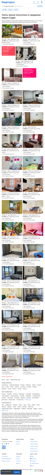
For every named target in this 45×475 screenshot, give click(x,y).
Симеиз (19, 406)
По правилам (4, 472)
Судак (24, 404)
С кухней (4, 397)
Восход (40, 408)
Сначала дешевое (15, 395)
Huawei (6, 443)
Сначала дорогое (5, 395)
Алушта (20, 404)
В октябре (29, 386)
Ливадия (35, 408)
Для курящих (21, 394)
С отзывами (16, 397)
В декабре (4, 388)
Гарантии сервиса (34, 444)
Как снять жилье (33, 441)
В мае (3, 386)
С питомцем (28, 394)
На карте (4, 394)
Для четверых (35, 397)
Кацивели (24, 408)
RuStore (8, 443)
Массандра (29, 408)
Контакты (18, 444)
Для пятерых (4, 399)
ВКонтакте (34, 458)
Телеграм (34, 461)
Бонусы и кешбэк (34, 451)
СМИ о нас (18, 461)
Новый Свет (30, 406)
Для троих (29, 397)
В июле (11, 386)
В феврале (28, 385)
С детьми (22, 395)
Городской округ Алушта (7, 408)
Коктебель (24, 406)
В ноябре (35, 386)
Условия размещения (6, 458)
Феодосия (15, 404)
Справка (18, 441)
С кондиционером (36, 395)
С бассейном (10, 397)
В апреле (39, 385)
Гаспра (38, 404)
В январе (23, 385)
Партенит (4, 406)
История (18, 458)
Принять (17, 472)
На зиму (19, 388)
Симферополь (8, 404)
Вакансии (18, 463)
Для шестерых (12, 399)
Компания (18, 456)
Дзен (33, 465)
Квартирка (9, 2)
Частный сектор (20, 399)
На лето (9, 388)
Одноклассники (35, 463)
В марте (34, 385)
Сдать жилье (4, 456)
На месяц (15, 394)
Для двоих (23, 397)
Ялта (3, 404)
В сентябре (22, 386)
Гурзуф (33, 404)
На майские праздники (14, 385)
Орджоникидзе (17, 408)
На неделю (9, 394)
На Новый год (5, 385)
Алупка (29, 404)
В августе (17, 386)
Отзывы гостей (33, 448)
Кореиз (14, 406)
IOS (2, 443)
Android (4, 443)
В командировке (36, 394)
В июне (7, 386)
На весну (25, 388)
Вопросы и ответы (34, 446)
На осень (14, 388)
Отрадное (9, 406)
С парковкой (28, 395)
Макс (33, 456)
